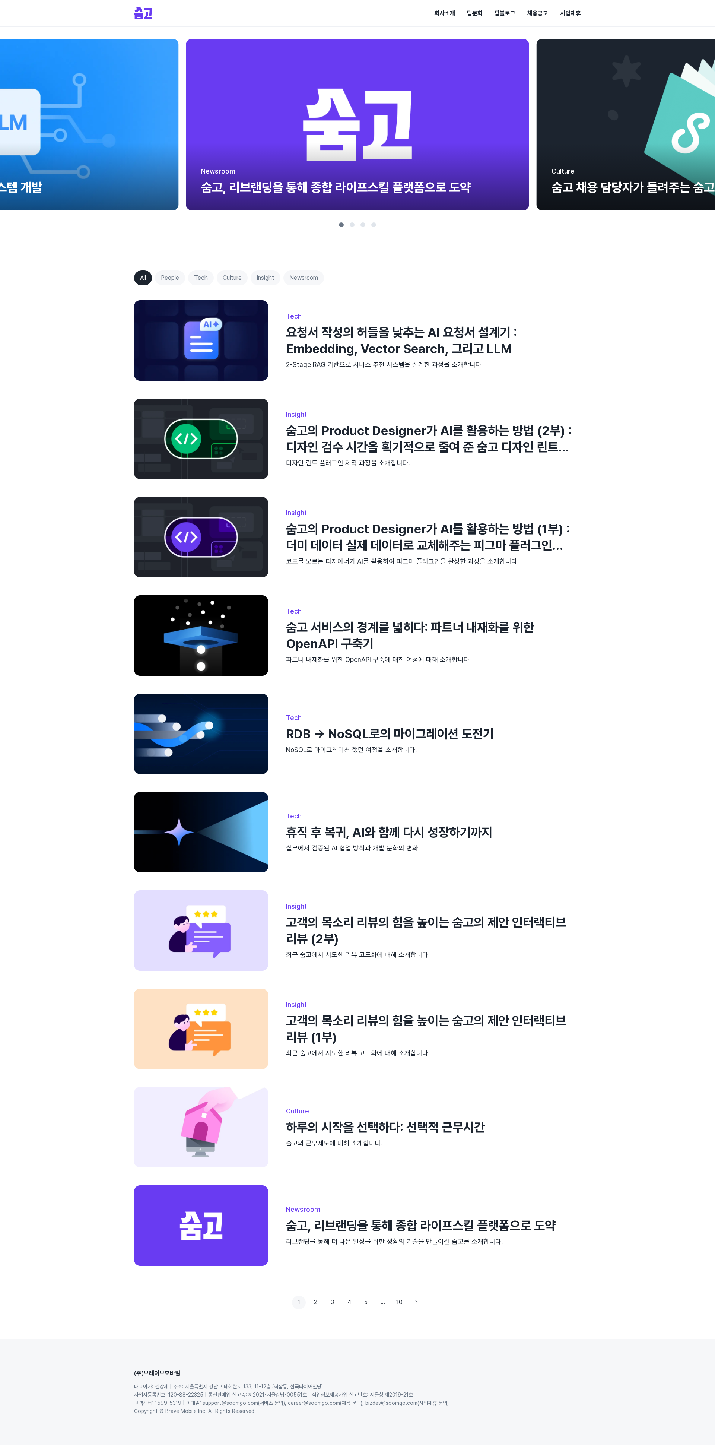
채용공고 (537, 13)
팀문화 (475, 13)
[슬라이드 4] (373, 224)
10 (399, 1302)
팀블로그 (505, 13)
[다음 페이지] (416, 1302)
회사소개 (444, 13)
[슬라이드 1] (341, 224)
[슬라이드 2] (352, 224)
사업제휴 (570, 13)
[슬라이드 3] (362, 224)
